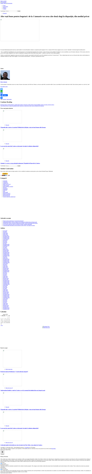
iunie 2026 (5, 230)
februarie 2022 (6, 268)
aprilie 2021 (5, 276)
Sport (4, 191)
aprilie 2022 (5, 265)
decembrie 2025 (6, 236)
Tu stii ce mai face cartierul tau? (9, 196)
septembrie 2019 (6, 297)
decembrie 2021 (6, 270)
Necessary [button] (3, 462)
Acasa (4, 5)
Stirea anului (5, 192)
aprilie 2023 (5, 258)
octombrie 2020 (6, 282)
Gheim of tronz (6, 185)
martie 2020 (5, 290)
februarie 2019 (6, 305)
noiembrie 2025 (6, 237)
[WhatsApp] (46, 91)
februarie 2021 (6, 278)
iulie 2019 (5, 299)
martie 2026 (5, 234)
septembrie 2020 (6, 284)
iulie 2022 (5, 264)
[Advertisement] (46, 45)
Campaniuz (5, 182)
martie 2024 (5, 248)
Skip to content (3, 1)
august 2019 (5, 298)
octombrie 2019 (6, 296)
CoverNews (27, 447)
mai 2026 (5, 231)
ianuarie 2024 (5, 251)
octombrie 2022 (6, 261)
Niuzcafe (5, 13)
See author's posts (4, 86)
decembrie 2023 (6, 252)
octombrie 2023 (6, 254)
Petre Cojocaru (4, 82)
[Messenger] (46, 89)
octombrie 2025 (6, 238)
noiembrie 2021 (6, 271)
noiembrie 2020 (6, 281)
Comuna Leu (5, 183)
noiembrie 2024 (6, 245)
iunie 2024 (5, 246)
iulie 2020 (5, 286)
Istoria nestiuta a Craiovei (8, 186)
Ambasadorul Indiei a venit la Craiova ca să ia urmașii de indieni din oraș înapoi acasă (20, 222)
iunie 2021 (5, 273)
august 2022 (5, 263)
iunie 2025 (5, 242)
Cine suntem (5, 6)
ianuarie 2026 (5, 235)
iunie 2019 (5, 301)
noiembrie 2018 (6, 309)
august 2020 (5, 285)
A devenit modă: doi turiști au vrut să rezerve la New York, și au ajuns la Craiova (19, 225)
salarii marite (9, 99)
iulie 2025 (5, 241)
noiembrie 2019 (6, 295)
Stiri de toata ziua (6, 195)
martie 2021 (5, 277)
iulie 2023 (5, 256)
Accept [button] (49, 448)
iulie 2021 (5, 272)
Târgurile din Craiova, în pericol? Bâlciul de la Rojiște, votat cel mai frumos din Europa (23, 127)
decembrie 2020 (6, 280)
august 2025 (5, 239)
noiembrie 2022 (6, 260)
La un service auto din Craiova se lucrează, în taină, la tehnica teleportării (19, 146)
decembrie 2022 (6, 259)
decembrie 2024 (6, 244)
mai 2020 (5, 288)
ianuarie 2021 (5, 279)
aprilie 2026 (5, 233)
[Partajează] (46, 98)
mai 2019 (5, 302)
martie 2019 (5, 304)
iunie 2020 (5, 287)
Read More (53, 448)
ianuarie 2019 (5, 306)
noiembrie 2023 (6, 253)
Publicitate (5, 189)
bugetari (4, 99)
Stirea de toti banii (6, 194)
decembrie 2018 (6, 307)
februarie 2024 (6, 250)
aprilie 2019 (5, 303)
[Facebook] (46, 93)
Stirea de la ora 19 (6, 193)
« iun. (2, 325)
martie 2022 (5, 267)
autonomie (5, 180)
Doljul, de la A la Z (7, 184)
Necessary (4, 463)
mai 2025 (5, 243)
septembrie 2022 (6, 262)
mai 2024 (5, 247)
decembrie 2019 (6, 294)
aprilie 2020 (5, 289)
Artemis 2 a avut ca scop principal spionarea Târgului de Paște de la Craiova (20, 163)
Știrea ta (4, 7)
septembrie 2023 (6, 255)
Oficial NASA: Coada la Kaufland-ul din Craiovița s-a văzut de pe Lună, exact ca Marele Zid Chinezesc (22, 105)
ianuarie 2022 (5, 269)
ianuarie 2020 (5, 293)
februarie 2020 (6, 292)
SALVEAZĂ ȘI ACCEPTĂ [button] (6, 472)
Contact (4, 8)
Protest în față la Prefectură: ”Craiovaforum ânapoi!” (13, 220)
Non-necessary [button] (3, 468)
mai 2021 (5, 275)
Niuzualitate (5, 188)
